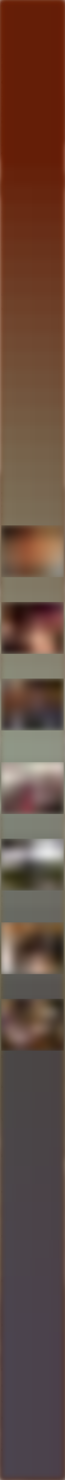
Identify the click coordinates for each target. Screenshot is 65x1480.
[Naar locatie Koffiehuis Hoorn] (32, 948)
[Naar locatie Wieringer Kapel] (32, 788)
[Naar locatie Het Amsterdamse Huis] (32, 705)
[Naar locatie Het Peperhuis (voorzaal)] (32, 551)
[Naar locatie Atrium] (32, 1025)
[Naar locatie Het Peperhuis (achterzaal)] (32, 628)
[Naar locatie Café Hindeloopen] (32, 865)
